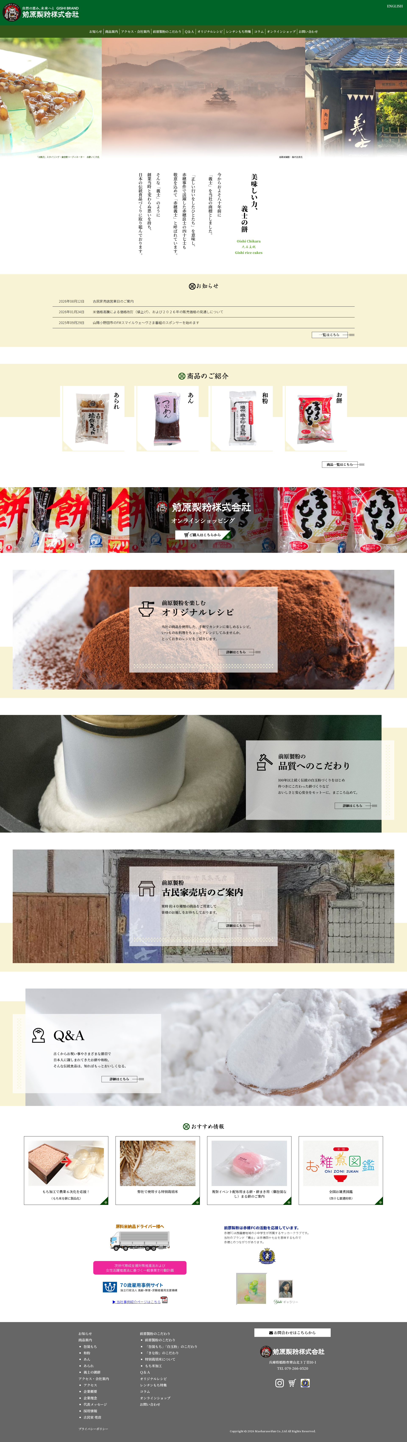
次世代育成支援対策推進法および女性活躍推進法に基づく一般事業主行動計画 (140, 1268)
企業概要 (90, 1391)
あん (87, 1359)
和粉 (87, 1352)
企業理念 (90, 1398)
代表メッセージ (95, 1404)
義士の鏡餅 (92, 1372)
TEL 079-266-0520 (292, 1368)
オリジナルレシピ (210, 31)
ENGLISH (395, 6)
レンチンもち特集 (238, 31)
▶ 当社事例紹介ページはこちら (136, 1301)
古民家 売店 (92, 1417)
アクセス (90, 1385)
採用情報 (90, 1411)
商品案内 (111, 31)
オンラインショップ (281, 31)
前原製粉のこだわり (167, 31)
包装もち (90, 1346)
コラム (259, 31)
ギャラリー (290, 1302)
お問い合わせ (308, 31)
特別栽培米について (160, 1359)
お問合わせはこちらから (294, 1332)
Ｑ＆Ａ (189, 31)
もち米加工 (153, 1365)
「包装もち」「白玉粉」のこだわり (171, 1346)
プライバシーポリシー (93, 1429)
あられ (89, 1365)
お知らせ (95, 31)
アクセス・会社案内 (135, 31)
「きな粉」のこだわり (162, 1352)
